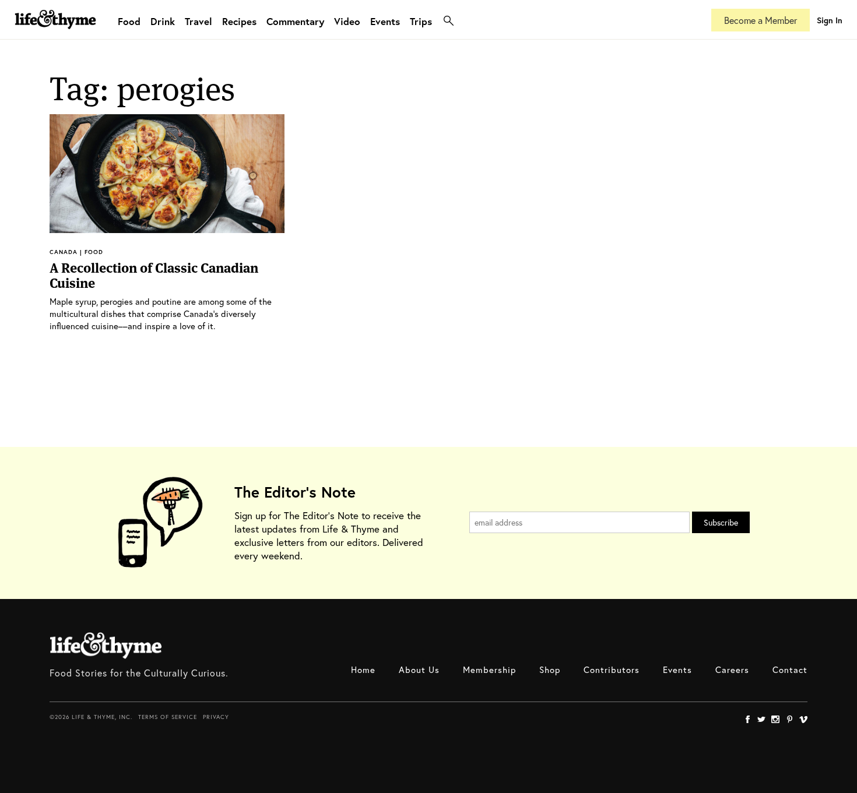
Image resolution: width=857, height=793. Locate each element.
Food (129, 21)
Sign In (829, 20)
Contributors (612, 669)
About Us (419, 669)
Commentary (295, 21)
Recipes (239, 21)
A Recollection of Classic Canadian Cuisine (154, 275)
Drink (162, 21)
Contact (789, 669)
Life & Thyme (106, 646)
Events (385, 21)
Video (347, 21)
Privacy (216, 717)
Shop (549, 669)
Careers (732, 669)
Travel (198, 21)
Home (363, 669)
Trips (421, 21)
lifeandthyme (55, 31)
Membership (489, 669)
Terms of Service (167, 717)
